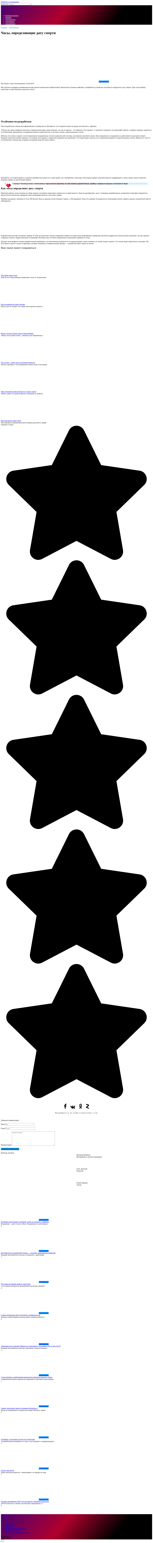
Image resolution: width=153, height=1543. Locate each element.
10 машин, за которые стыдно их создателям (18, 1439)
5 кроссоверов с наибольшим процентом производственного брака (26, 1377)
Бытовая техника (11, 16)
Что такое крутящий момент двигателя (15, 1284)
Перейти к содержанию (10, 2)
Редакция (9, 1526)
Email (3, 1128)
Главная (8, 1509)
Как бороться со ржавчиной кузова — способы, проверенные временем (28, 1253)
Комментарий (6, 1145)
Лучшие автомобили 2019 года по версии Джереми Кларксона (25, 1501)
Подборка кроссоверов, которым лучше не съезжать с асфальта (25, 1222)
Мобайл (8, 18)
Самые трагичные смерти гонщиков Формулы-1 (19, 1408)
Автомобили (10, 24)
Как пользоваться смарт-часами (13, 304)
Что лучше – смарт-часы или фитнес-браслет (18, 362)
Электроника (10, 20)
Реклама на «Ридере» (13, 1530)
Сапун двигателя (7, 1470)
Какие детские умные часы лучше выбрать (17, 333)
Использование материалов (15, 1528)
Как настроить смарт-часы (11, 421)
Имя (2, 1124)
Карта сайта (9, 1524)
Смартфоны (9, 22)
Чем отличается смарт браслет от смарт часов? (18, 392)
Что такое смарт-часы (9, 275)
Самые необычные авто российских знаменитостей (20, 1315)
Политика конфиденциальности (17, 1532)
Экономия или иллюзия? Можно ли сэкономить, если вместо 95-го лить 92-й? (31, 1346)
